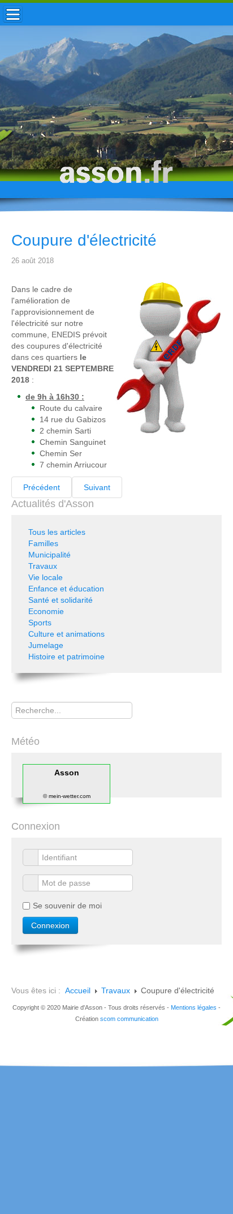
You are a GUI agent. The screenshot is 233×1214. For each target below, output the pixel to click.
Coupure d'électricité (84, 240)
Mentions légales (194, 1007)
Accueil (77, 990)
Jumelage (45, 645)
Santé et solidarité (60, 599)
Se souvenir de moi (67, 905)
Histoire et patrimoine (66, 656)
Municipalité (49, 554)
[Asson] (116, 176)
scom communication (129, 1018)
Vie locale (45, 577)
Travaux (42, 565)
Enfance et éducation (66, 588)
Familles (43, 543)
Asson (66, 772)
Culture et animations (66, 633)
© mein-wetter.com (66, 796)
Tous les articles (56, 532)
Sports (39, 622)
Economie (46, 611)
